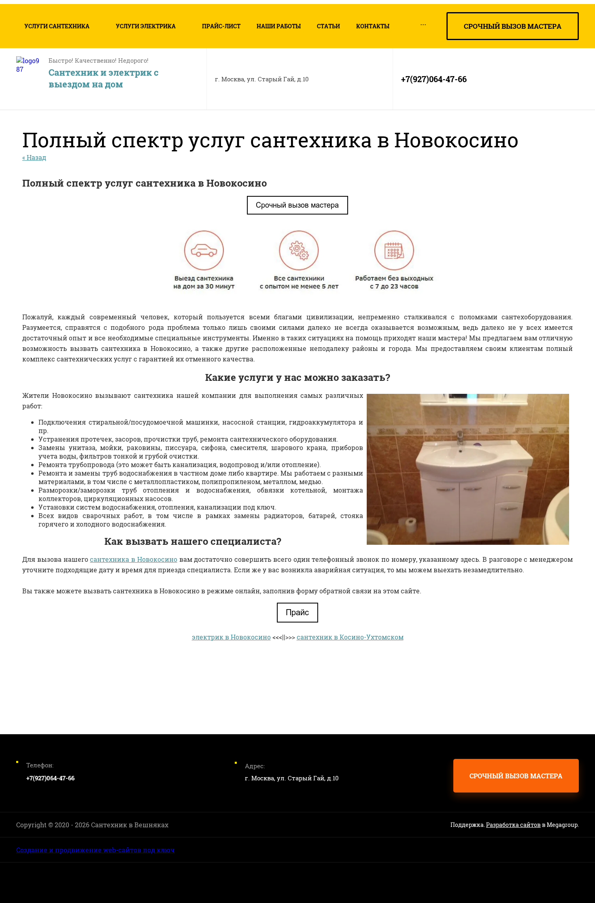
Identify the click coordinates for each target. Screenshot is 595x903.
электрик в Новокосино (231, 637)
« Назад (34, 157)
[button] (512, 26)
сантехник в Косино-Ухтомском (350, 637)
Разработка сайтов (513, 825)
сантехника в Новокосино (133, 559)
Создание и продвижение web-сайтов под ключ (95, 850)
